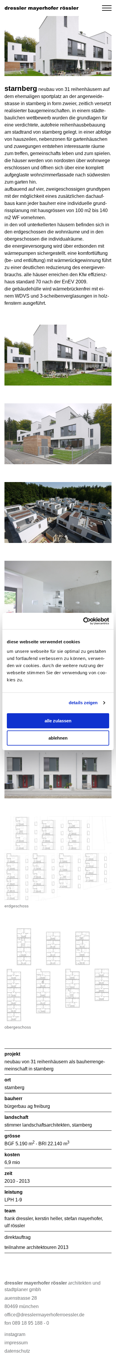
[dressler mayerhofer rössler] (41, 8)
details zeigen (83, 702)
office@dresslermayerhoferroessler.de (44, 1314)
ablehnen (58, 737)
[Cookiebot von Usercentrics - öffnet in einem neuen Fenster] (83, 621)
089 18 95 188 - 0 (30, 1323)
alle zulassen (58, 720)
